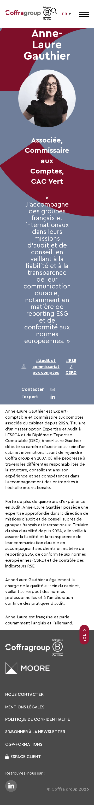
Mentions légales (24, 707)
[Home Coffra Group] (23, 14)
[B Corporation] (47, 14)
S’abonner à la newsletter (35, 732)
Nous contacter (24, 694)
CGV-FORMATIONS (23, 744)
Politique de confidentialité (37, 719)
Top (84, 637)
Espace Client (25, 757)
